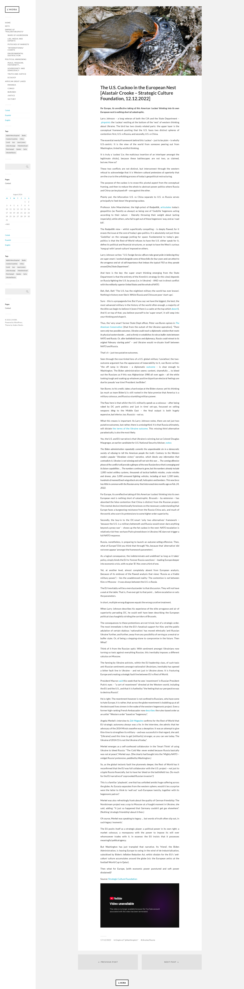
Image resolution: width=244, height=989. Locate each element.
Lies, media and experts (15, 40)
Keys (7, 26)
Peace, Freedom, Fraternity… (16, 64)
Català (7, 110)
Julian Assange (10, 146)
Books (24, 135)
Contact (8, 183)
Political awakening (15, 59)
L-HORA (122, 983)
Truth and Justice (17, 74)
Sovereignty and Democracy (16, 69)
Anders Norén (18, 325)
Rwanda (12, 85)
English (7, 120)
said (121, 680)
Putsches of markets (18, 44)
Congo (11, 88)
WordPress (18, 322)
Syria (25, 149)
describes (150, 710)
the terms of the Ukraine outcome (130, 428)
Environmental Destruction (15, 54)
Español (8, 115)
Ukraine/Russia (11, 152)
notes (168, 442)
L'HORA (12, 9)
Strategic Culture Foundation (122, 879)
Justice (11, 96)
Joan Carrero (21, 142)
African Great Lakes (15, 81)
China (22, 139)
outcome (150, 366)
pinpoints (106, 122)
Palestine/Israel (23, 146)
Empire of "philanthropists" (127, 940)
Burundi (12, 92)
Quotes (18, 149)
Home (8, 23)
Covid (8, 142)
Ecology (12, 78)
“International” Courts (16, 49)
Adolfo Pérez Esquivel (12, 135)
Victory (12, 99)
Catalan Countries (11, 139)
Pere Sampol (10, 149)
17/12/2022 (105, 940)
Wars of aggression (18, 35)
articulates (166, 207)
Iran (13, 142)
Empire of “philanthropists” (14, 31)
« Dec (7, 224)
